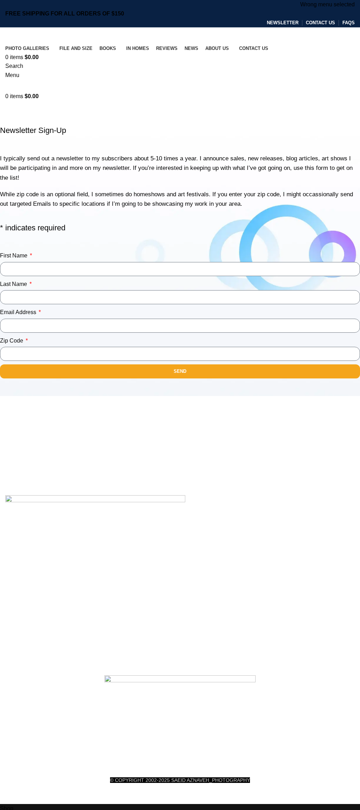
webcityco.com (196, 796)
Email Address (19, 312)
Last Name (14, 284)
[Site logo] (48, 35)
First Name (14, 256)
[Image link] (95, 585)
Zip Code (12, 341)
